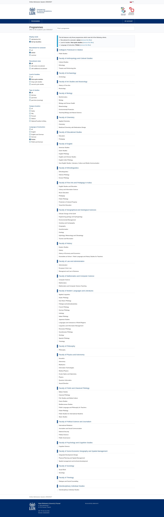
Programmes (35, 21)
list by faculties (36, 42)
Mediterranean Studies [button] (66, 404)
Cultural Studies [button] (63, 62)
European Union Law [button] (65, 268)
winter (33, 52)
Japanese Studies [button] (64, 319)
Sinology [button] (61, 335)
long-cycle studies (36, 82)
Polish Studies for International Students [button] (71, 413)
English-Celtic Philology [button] (66, 160)
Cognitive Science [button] (64, 446)
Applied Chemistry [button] (64, 121)
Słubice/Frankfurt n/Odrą (38, 121)
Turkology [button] (62, 341)
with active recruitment (38, 66)
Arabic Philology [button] (63, 297)
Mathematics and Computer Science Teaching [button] (72, 286)
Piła (32, 113)
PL (133, 2)
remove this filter (86, 40)
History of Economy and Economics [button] (69, 253)
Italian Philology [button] (63, 316)
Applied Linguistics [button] (64, 294)
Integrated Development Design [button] (68, 455)
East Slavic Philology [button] (65, 300)
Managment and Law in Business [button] (69, 271)
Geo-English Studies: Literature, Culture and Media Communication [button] (79, 163)
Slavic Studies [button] (63, 417)
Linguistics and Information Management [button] (71, 325)
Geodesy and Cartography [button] (67, 223)
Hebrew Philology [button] (64, 174)
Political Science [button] (64, 434)
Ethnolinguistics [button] (63, 171)
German (33, 137)
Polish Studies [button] (63, 53)
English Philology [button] (64, 153)
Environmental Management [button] (67, 220)
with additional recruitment (39, 68)
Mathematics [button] (63, 283)
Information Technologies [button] (66, 367)
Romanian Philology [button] (65, 329)
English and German (37, 134)
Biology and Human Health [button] (67, 103)
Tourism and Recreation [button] (66, 238)
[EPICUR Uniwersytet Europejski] (123, 11)
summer (33, 55)
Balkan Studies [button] (63, 392)
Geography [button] (62, 226)
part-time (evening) (37, 100)
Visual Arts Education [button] (65, 205)
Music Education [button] (64, 192)
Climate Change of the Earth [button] (67, 213)
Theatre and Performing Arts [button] (67, 68)
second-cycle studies (37, 84)
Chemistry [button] (62, 124)
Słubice (33, 118)
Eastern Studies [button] (63, 247)
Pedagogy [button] (62, 139)
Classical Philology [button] (64, 395)
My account (129, 21)
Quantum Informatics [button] (65, 380)
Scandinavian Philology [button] (66, 332)
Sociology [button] (62, 472)
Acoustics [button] (62, 358)
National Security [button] (64, 431)
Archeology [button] (62, 77)
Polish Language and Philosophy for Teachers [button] (72, 407)
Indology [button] (61, 313)
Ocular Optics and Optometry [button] (67, 374)
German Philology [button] (64, 310)
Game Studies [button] (63, 401)
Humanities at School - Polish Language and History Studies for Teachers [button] (81, 256)
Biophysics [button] (62, 364)
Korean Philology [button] (64, 178)
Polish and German (37, 142)
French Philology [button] (64, 307)
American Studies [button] (64, 147)
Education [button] (62, 136)
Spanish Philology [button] (64, 338)
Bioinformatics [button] (63, 97)
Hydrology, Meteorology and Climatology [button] (71, 235)
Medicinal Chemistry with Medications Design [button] (72, 127)
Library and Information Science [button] (68, 189)
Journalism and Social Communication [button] (70, 428)
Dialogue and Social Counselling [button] (68, 481)
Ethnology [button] (62, 65)
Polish (33, 139)
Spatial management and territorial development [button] (73, 461)
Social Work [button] (62, 469)
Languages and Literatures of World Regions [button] (72, 322)
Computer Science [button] (64, 279)
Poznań (33, 116)
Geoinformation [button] (63, 229)
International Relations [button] (65, 425)
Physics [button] (61, 377)
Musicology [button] (62, 88)
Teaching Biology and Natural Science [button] (70, 112)
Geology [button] (61, 232)
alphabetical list (36, 39)
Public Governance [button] (64, 438)
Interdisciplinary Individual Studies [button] (69, 490)
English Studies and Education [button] (68, 186)
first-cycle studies (37, 79)
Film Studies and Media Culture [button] (68, 398)
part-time (34, 97)
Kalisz (33, 111)
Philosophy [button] (62, 350)
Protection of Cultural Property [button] (68, 202)
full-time (33, 95)
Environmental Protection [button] (66, 109)
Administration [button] (63, 265)
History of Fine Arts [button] (64, 85)
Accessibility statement (91, 503)
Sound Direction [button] (63, 383)
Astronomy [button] (62, 361)
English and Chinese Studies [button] (67, 157)
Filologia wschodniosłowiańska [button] (68, 304)
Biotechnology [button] (63, 106)
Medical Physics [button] (63, 371)
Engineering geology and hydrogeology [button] (70, 216)
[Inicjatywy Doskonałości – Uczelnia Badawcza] (131, 11)
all (32, 50)
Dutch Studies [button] (63, 150)
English (33, 132)
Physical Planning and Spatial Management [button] (72, 458)
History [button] (61, 250)
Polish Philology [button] (63, 199)
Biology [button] (61, 100)
